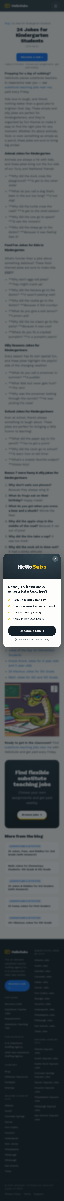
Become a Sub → (32, 631)
